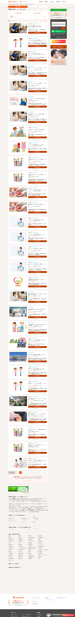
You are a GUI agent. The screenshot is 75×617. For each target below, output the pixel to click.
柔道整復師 (21, 549)
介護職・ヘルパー (32, 546)
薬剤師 (20, 535)
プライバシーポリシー (49, 599)
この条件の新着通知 (44, 20)
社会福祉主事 (11, 548)
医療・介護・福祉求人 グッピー (13, 4)
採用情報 (38, 616)
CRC (20, 542)
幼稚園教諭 (11, 553)
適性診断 (40, 1)
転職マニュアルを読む (13, 563)
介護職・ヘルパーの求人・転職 (24, 4)
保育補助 (40, 551)
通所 (34, 516)
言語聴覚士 (40, 541)
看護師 (30, 535)
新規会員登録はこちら (58, 41)
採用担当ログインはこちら (60, 37)
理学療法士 (11, 541)
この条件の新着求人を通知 (28, 480)
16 (35, 472)
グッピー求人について (36, 597)
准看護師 (40, 535)
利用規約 (47, 597)
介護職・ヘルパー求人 (23, 1)
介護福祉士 (11, 546)
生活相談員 (40, 553)
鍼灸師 (30, 549)
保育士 (30, 551)
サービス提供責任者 (22, 548)
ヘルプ (33, 599)
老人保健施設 (36, 518)
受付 (39, 558)
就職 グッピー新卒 (14, 616)
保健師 (10, 537)
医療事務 (30, 558)
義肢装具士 (21, 558)
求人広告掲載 (34, 603)
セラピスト (21, 551)
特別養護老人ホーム (25, 518)
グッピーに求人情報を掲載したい (34, 511)
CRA (10, 542)
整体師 (10, 551)
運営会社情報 (39, 614)
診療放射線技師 (31, 537)
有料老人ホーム (12, 518)
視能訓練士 (21, 539)
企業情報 (38, 612)
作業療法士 (21, 541)
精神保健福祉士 (41, 546)
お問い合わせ (34, 601)
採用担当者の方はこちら (61, 597)
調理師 (10, 556)
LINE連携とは (25, 492)
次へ (44, 472)
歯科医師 (30, 542)
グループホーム (12, 520)
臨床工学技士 (11, 539)
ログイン (63, 28)
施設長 (30, 553)
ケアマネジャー (41, 544)
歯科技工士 (11, 544)
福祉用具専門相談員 (32, 548)
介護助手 (10, 549)
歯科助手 (20, 544)
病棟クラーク (11, 560)
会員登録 (58, 1)
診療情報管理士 (31, 556)
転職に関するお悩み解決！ (14, 567)
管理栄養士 (31, 539)
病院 (34, 522)
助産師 (20, 537)
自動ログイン (55, 27)
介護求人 (40, 498)
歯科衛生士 (40, 542)
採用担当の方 (64, 1)
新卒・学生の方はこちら (58, 9)
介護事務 (40, 548)
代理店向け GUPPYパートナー (27, 616)
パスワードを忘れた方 (55, 28)
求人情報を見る (37, 32)
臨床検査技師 (40, 537)
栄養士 (39, 539)
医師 (10, 535)
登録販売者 (31, 544)
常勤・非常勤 (17, 6)
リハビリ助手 (31, 541)
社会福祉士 (21, 546)
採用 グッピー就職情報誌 (26, 614)
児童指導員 (21, 553)
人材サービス (13, 612)
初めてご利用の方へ (58, 46)
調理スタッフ (21, 556)
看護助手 (40, 556)
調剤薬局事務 (11, 558)
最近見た (46, 1)
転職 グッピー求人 (14, 614)
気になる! (52, 1)
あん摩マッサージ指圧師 (42, 549)
